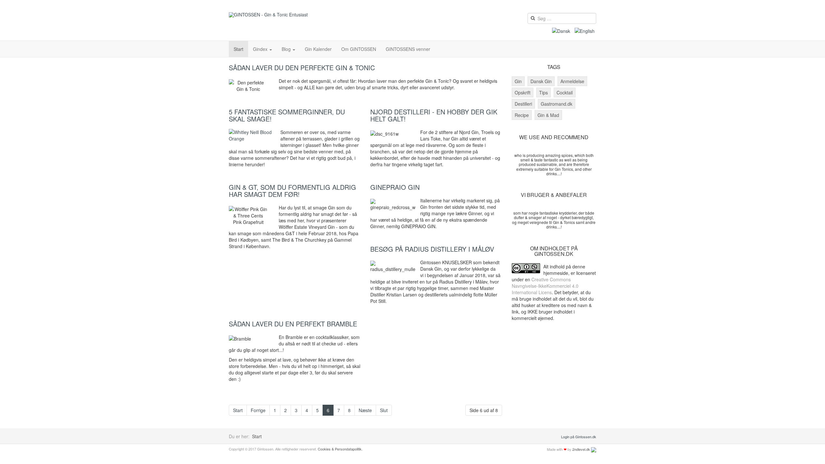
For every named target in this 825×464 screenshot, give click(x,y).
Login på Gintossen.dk (578, 436)
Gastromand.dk (556, 104)
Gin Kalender (318, 49)
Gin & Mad (548, 115)
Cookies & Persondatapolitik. (340, 448)
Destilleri (523, 104)
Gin (518, 81)
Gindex (261, 49)
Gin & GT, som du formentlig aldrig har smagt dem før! (292, 190)
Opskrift (522, 92)
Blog (287, 49)
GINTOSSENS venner (408, 49)
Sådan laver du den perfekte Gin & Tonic (302, 67)
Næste (365, 410)
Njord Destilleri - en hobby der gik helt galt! (433, 115)
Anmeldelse (572, 81)
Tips (543, 92)
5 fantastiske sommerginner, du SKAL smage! (287, 115)
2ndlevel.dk (581, 449)
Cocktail (565, 92)
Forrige (258, 410)
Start (238, 49)
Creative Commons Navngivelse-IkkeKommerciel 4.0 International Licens (545, 285)
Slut (384, 410)
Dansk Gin (541, 81)
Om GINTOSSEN (358, 49)
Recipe (522, 115)
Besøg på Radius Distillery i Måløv (432, 249)
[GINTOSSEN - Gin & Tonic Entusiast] (268, 14)
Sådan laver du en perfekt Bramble (293, 323)
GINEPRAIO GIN (395, 187)
